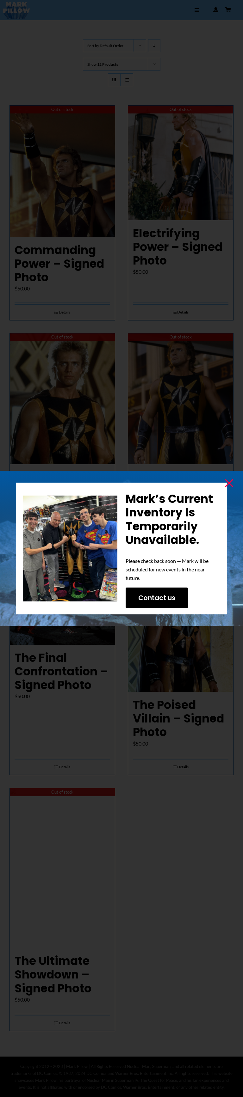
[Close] (229, 483)
